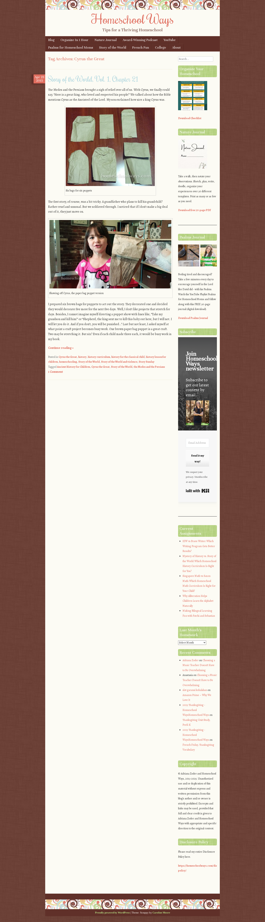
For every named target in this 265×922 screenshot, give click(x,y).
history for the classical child (128, 357)
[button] (197, 413)
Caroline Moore (161, 912)
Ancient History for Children (73, 367)
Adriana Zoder (190, 660)
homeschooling (68, 362)
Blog (51, 40)
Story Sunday (146, 362)
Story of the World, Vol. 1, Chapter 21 (93, 78)
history (82, 357)
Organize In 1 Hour (74, 40)
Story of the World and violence (119, 362)
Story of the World (112, 47)
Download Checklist (189, 118)
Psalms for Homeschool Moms (70, 47)
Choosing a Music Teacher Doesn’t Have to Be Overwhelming (199, 665)
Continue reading (61, 348)
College (160, 47)
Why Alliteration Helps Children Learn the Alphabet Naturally (198, 601)
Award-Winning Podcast (140, 40)
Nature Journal (105, 40)
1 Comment (55, 372)
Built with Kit (197, 490)
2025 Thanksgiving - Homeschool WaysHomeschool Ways (196, 710)
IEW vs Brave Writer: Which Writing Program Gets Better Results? (199, 546)
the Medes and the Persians (149, 367)
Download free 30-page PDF (194, 210)
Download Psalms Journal (193, 318)
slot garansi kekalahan (195, 690)
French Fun (140, 47)
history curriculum (99, 357)
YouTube (170, 40)
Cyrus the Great (68, 357)
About (176, 47)
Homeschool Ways (132, 19)
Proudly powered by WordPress (112, 912)
